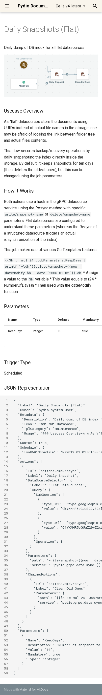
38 (6, 574)
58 (6, 668)
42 (6, 593)
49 (6, 626)
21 (6, 494)
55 (6, 654)
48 (6, 621)
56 (6, 659)
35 (6, 560)
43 (6, 598)
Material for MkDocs (34, 689)
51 (6, 635)
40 (6, 583)
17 (6, 475)
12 (6, 452)
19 (6, 485)
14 (6, 461)
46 (6, 612)
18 (6, 480)
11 (6, 447)
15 (6, 466)
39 (6, 579)
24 (6, 508)
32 (6, 546)
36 (6, 565)
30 (6, 537)
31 (6, 541)
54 (6, 649)
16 (6, 471)
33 (6, 551)
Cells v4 (68, 6)
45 (6, 607)
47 (6, 616)
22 (6, 499)
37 (6, 569)
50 (6, 630)
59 (6, 673)
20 (6, 490)
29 (6, 532)
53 (6, 645)
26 (6, 518)
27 (6, 522)
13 (6, 457)
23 (6, 504)
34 (6, 555)
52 (6, 640)
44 (6, 602)
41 (6, 588)
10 (6, 442)
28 (6, 527)
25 (6, 513)
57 (6, 663)
